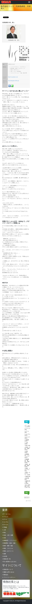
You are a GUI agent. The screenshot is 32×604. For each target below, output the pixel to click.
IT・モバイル (27, 426)
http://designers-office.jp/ (13, 80)
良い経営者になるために (27, 486)
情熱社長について (8, 569)
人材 (26, 442)
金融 (26, 476)
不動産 (27, 439)
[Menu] (29, 2)
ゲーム (27, 431)
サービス (27, 437)
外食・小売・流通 (27, 448)
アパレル (27, 428)
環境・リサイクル (27, 469)
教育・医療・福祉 (27, 465)
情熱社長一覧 (27, 481)
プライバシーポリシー (9, 577)
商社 (26, 445)
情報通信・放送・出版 (27, 460)
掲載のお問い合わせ (8, 572)
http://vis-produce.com (13, 77)
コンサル (27, 434)
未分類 (27, 478)
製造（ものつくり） (27, 473)
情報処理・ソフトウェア (27, 455)
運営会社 (5, 574)
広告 (26, 451)
